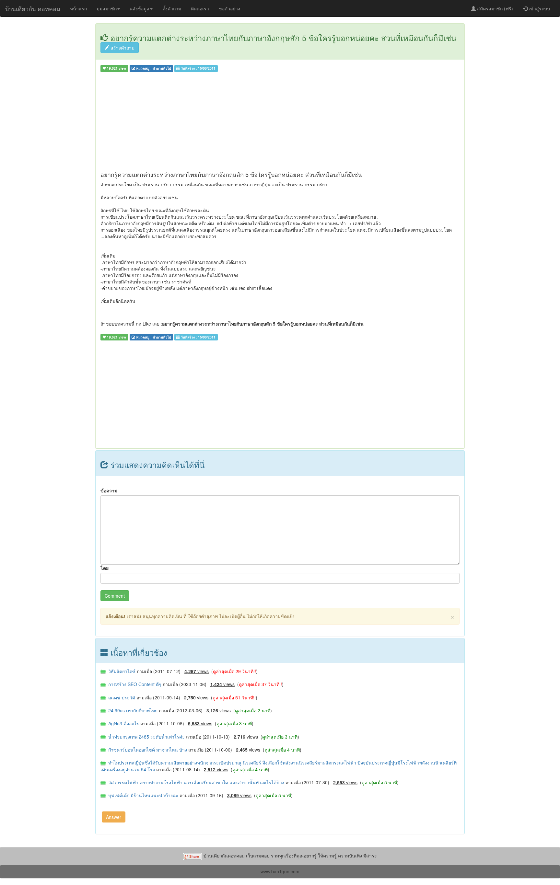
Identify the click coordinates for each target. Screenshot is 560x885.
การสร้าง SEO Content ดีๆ (134, 684)
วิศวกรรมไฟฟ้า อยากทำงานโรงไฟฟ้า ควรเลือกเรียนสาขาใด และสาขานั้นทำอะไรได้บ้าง (196, 782)
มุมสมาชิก (107, 8)
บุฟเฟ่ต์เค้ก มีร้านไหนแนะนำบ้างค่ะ (143, 795)
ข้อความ (108, 490)
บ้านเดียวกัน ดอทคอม (32, 8)
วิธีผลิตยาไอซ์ (121, 671)
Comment (115, 595)
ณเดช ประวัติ (121, 697)
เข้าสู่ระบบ (538, 8)
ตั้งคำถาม (171, 8)
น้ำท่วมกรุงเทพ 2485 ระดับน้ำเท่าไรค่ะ (146, 736)
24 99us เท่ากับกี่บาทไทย (132, 710)
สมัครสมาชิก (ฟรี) (494, 8)
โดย (104, 568)
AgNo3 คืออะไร (123, 723)
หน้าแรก (78, 8)
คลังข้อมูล (139, 8)
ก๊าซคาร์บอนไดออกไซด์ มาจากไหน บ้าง (147, 749)
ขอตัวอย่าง (229, 8)
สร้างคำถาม (121, 47)
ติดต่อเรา (200, 8)
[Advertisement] (280, 122)
